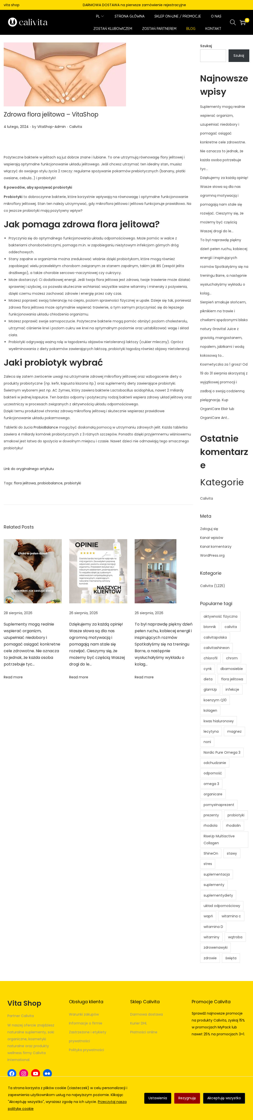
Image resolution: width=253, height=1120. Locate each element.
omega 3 (211, 783)
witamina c (231, 916)
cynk (208, 668)
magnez (234, 731)
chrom (232, 658)
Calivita (75, 126)
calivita (231, 626)
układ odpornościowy (222, 905)
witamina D (213, 926)
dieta (208, 679)
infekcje (232, 689)
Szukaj (206, 45)
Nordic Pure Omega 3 (222, 752)
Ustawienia (157, 1098)
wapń (208, 916)
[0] (243, 22)
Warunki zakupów (84, 1014)
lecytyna (211, 731)
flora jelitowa (25, 483)
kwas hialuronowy (219, 721)
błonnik (210, 626)
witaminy (211, 937)
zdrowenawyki (216, 947)
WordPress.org (212, 555)
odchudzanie (215, 762)
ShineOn (211, 853)
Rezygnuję (187, 1098)
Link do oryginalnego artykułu (29, 468)
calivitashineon (217, 647)
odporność (213, 773)
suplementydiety (218, 895)
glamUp (210, 689)
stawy (232, 853)
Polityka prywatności (86, 1049)
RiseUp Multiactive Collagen (219, 839)
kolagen (210, 710)
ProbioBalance (46, 427)
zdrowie (210, 958)
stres (208, 863)
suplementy (214, 884)
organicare (213, 794)
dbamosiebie (231, 668)
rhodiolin (233, 825)
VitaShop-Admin (51, 126)
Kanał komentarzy (216, 546)
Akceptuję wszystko (224, 1098)
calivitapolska (215, 637)
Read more (13, 677)
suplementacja (217, 874)
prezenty (211, 815)
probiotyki (72, 483)
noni (207, 741)
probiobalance (50, 483)
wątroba (235, 937)
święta (230, 958)
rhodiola (210, 825)
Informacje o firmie (85, 1023)
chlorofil (210, 658)
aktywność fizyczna (220, 616)
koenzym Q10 (215, 700)
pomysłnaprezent (219, 804)
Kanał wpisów (211, 537)
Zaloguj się (209, 528)
